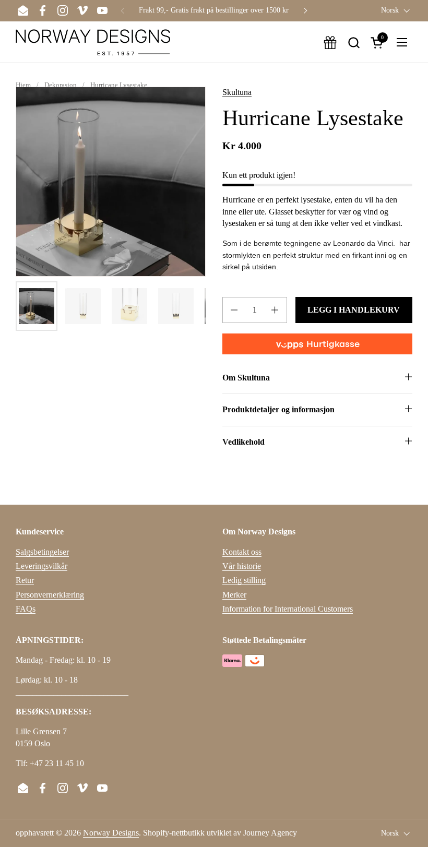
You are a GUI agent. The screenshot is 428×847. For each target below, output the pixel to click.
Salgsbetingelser (42, 551)
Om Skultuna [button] (246, 377)
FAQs (25, 608)
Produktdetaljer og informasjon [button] (278, 409)
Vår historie (241, 566)
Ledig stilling (244, 580)
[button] (353, 42)
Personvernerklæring (50, 594)
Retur (25, 580)
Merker (234, 594)
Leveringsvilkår (41, 566)
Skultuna (237, 92)
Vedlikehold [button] (243, 441)
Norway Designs (111, 832)
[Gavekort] (330, 42)
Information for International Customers (287, 608)
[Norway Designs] (93, 42)
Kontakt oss (241, 551)
